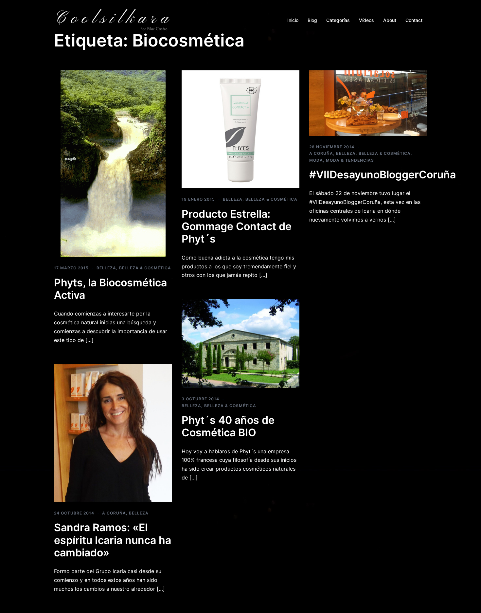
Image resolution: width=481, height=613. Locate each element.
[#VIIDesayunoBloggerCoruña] (368, 102)
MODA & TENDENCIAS (350, 160)
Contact (413, 20)
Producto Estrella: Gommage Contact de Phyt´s (237, 226)
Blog (312, 20)
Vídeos (366, 20)
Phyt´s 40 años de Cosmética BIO (228, 426)
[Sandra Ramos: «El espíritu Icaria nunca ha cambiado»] (113, 432)
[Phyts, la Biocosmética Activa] (113, 163)
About (389, 20)
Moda (316, 160)
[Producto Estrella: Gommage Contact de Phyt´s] (240, 129)
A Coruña (321, 153)
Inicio (292, 20)
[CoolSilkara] (113, 19)
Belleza (106, 267)
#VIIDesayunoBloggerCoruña (382, 174)
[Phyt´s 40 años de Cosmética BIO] (240, 343)
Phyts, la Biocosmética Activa (110, 288)
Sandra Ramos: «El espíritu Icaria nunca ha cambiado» (112, 540)
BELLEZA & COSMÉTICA (145, 267)
